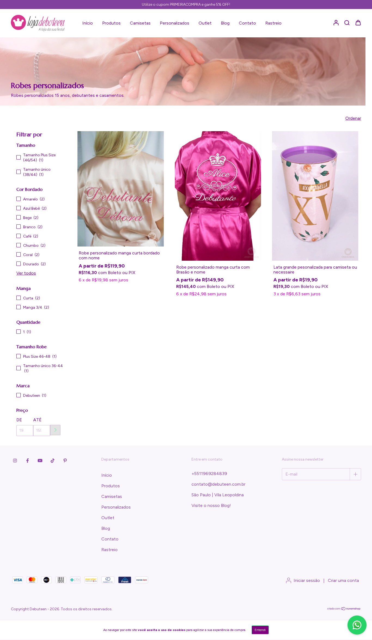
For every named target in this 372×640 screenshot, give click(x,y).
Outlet (205, 23)
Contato (247, 23)
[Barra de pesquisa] (347, 22)
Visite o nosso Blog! (211, 505)
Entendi (260, 630)
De (19, 419)
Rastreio (273, 23)
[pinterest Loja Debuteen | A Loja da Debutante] (65, 460)
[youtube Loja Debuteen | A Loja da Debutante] (40, 460)
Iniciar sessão (307, 580)
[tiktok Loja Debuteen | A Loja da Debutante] (52, 460)
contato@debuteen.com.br (218, 484)
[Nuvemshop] (344, 609)
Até (37, 419)
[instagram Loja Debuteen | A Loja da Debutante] (15, 460)
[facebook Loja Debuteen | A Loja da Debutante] (27, 460)
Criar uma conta (343, 580)
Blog (225, 23)
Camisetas (140, 23)
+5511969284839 (209, 473)
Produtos (111, 23)
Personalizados (174, 23)
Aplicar (55, 430)
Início (87, 23)
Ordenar (353, 118)
